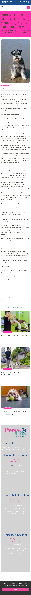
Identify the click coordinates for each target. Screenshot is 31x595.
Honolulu (22, 1)
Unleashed (27, 3)
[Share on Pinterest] (21, 290)
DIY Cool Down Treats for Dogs (25, 298)
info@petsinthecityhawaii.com (11, 447)
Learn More (24, 585)
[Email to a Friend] (23, 290)
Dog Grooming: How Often (14, 335)
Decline (15, 593)
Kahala (28, 1)
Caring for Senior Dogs (13, 411)
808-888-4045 (17, 545)
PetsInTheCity (12, 88)
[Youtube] (21, 579)
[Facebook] (10, 579)
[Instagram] (15, 579)
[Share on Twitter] (13, 290)
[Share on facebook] (11, 290)
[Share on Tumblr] (17, 290)
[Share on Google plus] (19, 290)
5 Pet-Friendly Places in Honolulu (7, 298)
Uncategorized (5, 85)
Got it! (15, 589)
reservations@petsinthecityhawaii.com (13, 449)
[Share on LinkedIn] (15, 290)
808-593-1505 (18, 465)
